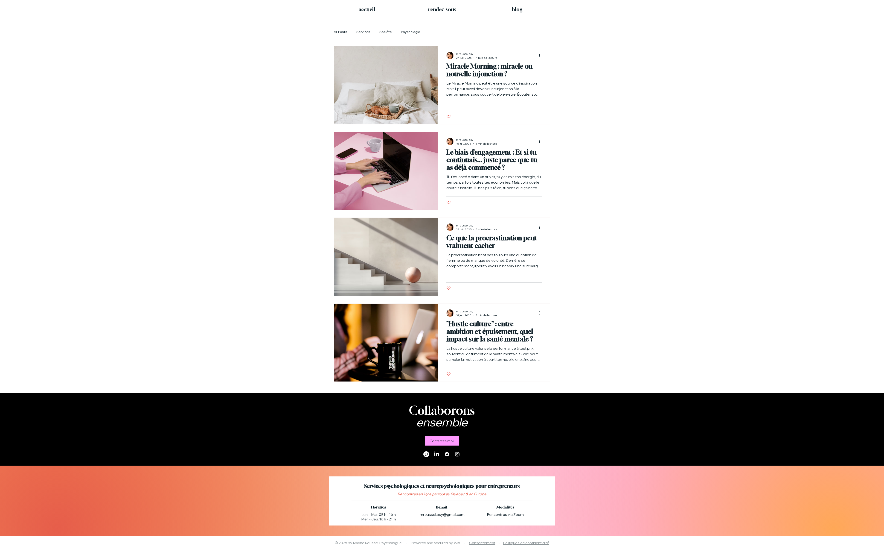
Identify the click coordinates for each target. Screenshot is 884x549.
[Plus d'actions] (541, 55)
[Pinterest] (426, 454)
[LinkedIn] (436, 454)
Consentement (482, 542)
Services (363, 32)
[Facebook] (447, 454)
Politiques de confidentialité (526, 542)
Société (385, 32)
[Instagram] (457, 454)
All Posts (340, 32)
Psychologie (410, 32)
